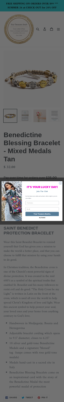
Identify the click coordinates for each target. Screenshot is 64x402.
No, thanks (42, 217)
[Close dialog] (60, 183)
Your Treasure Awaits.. (42, 214)
